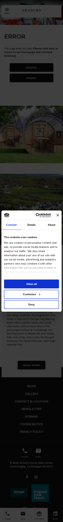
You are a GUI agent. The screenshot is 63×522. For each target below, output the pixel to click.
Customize (29, 294)
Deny (31, 304)
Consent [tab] (11, 224)
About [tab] (51, 224)
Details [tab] (31, 224)
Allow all (31, 283)
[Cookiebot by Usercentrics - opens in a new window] (37, 215)
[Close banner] (58, 215)
